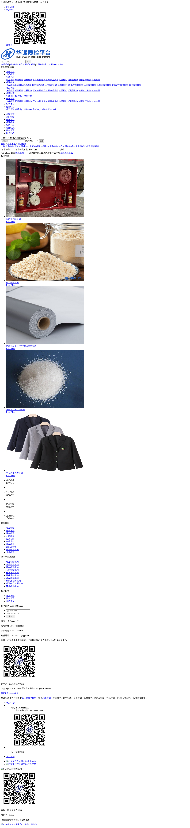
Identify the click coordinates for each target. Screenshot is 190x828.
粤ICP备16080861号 (10, 693)
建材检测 (48, 64)
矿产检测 (31, 64)
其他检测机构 (135, 85)
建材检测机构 (38, 85)
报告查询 (10, 104)
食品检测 (22, 64)
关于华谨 (10, 109)
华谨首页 (10, 71)
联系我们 (10, 10)
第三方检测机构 (29, 698)
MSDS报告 (58, 64)
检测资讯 (19, 96)
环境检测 (14, 64)
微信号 (9, 45)
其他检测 (96, 80)
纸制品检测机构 (104, 85)
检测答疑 (10, 99)
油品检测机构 (90, 85)
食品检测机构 (12, 85)
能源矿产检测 (85, 80)
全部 (3, 146)
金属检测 (40, 64)
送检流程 (28, 109)
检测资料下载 (66, 153)
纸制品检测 (73, 80)
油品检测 (63, 80)
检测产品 (10, 77)
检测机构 (10, 82)
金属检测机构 (64, 85)
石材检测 (37, 80)
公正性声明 (50, 109)
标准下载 (10, 88)
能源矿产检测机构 (120, 85)
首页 (3, 144)
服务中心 (10, 107)
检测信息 (28, 96)
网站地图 (10, 7)
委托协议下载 (39, 109)
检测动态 (10, 93)
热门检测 (10, 74)
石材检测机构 (51, 85)
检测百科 (10, 96)
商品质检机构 (77, 85)
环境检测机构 (25, 85)
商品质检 (5, 64)
